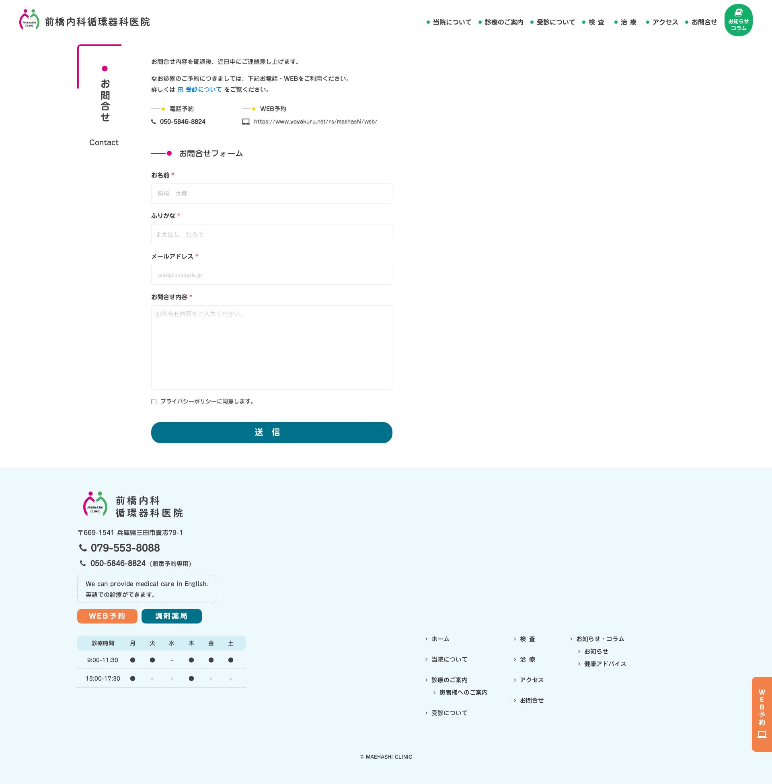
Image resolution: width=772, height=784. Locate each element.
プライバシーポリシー (188, 402)
